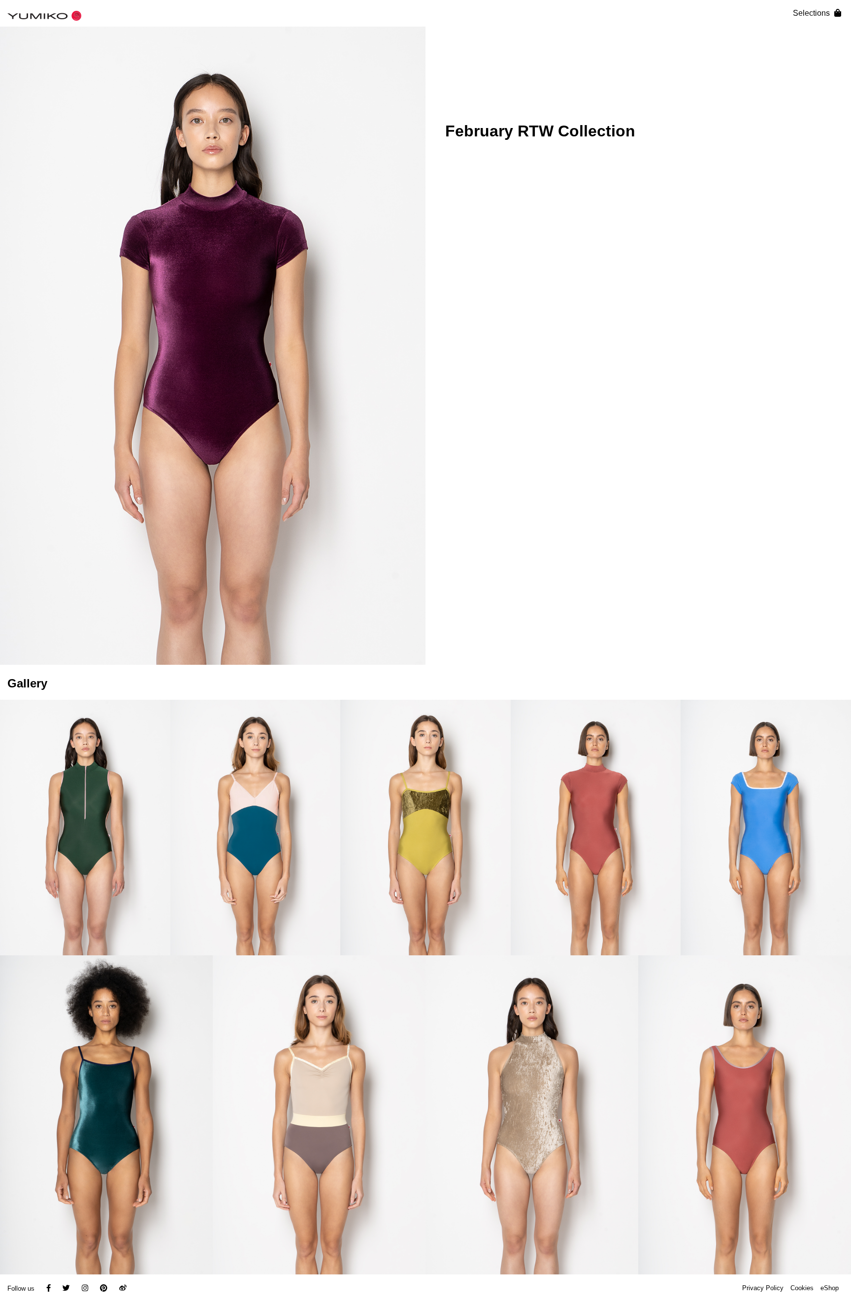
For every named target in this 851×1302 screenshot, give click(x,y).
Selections (812, 13)
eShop (829, 1288)
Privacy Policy (763, 1288)
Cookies (802, 1288)
